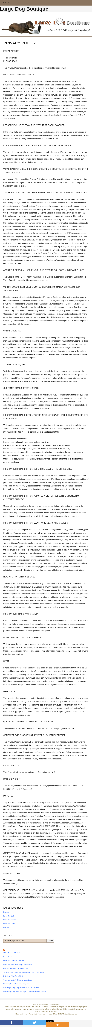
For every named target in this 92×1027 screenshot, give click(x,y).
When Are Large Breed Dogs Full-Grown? (17, 964)
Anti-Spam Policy (40, 1014)
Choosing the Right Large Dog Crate (15, 968)
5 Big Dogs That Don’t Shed (13, 976)
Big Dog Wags (12, 952)
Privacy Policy (28, 1014)
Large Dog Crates (9, 924)
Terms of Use (52, 1014)
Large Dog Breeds (9, 920)
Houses (6, 912)
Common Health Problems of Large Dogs (17, 980)
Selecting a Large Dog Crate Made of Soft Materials (21, 988)
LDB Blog (6, 927)
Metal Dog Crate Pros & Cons (13, 961)
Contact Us (73, 1014)
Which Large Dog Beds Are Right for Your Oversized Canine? (24, 991)
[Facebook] (11, 1022)
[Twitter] (34, 1022)
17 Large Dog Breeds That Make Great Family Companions (23, 972)
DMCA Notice (63, 1014)
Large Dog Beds (8, 916)
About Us (18, 1014)
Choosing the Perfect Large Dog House (16, 984)
